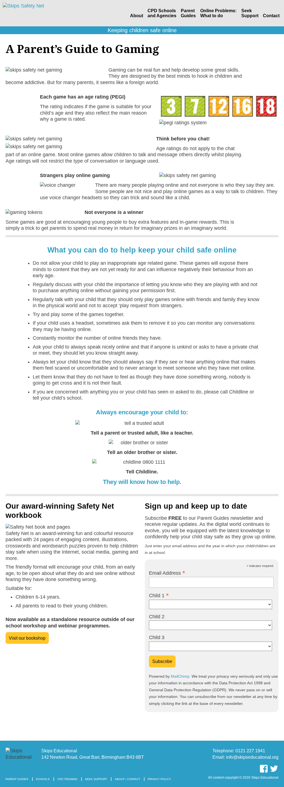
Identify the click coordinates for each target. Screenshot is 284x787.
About (136, 15)
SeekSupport (249, 13)
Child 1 (159, 595)
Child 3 (156, 637)
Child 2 (156, 616)
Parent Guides (17, 779)
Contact (271, 15)
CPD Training (67, 779)
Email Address (167, 572)
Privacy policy (159, 779)
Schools (43, 779)
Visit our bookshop (27, 637)
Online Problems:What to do (218, 13)
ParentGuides (188, 13)
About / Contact (127, 779)
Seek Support (96, 779)
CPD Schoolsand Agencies (162, 13)
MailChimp (180, 676)
